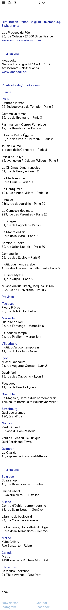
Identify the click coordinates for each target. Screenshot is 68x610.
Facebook (43, 606)
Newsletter (10, 602)
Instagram (9, 606)
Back (5, 591)
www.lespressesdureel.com (21, 40)
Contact (41, 602)
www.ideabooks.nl (14, 71)
